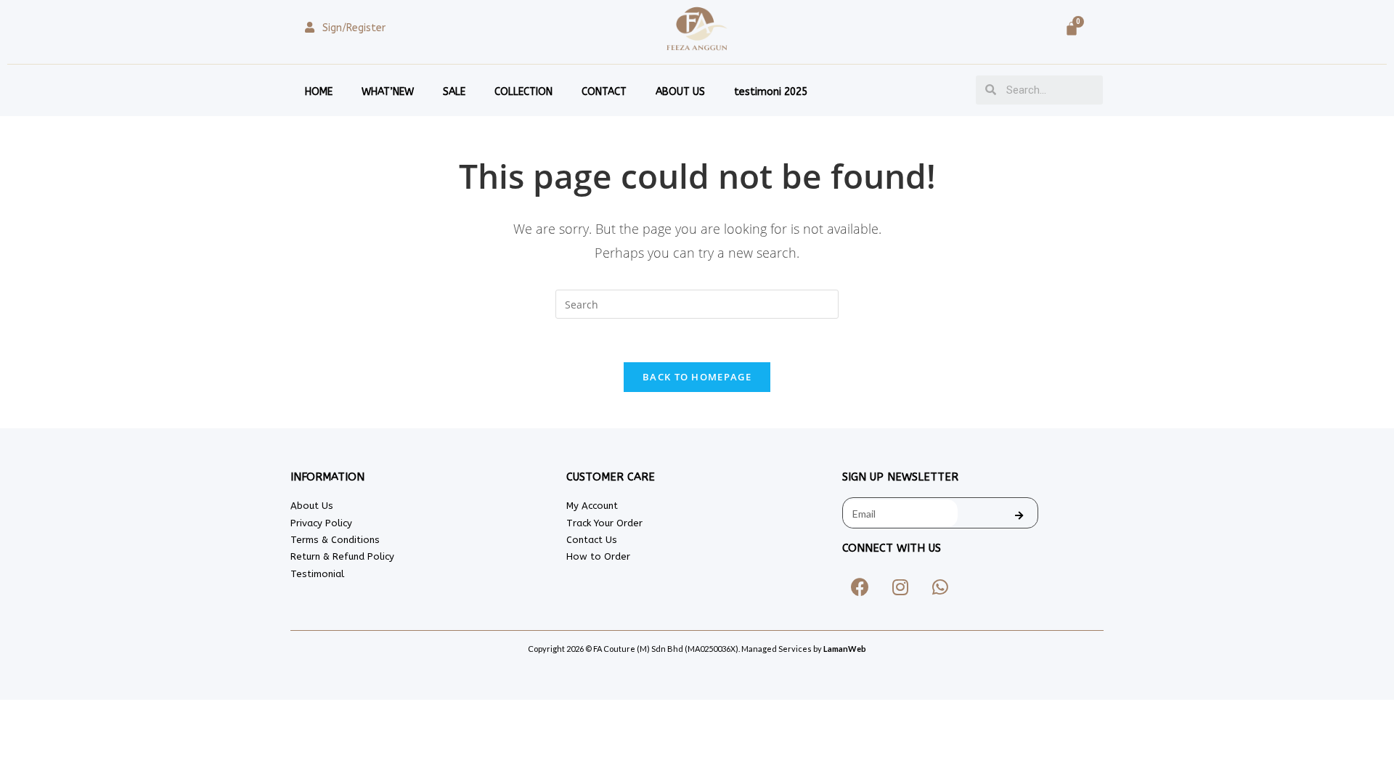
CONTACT (604, 92)
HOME (319, 92)
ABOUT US (680, 92)
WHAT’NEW (388, 92)
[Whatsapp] (940, 586)
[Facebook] (860, 586)
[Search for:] (697, 303)
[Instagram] (900, 586)
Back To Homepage (697, 376)
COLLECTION (523, 92)
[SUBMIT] (1019, 516)
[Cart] (1071, 28)
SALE (454, 92)
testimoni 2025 (770, 92)
